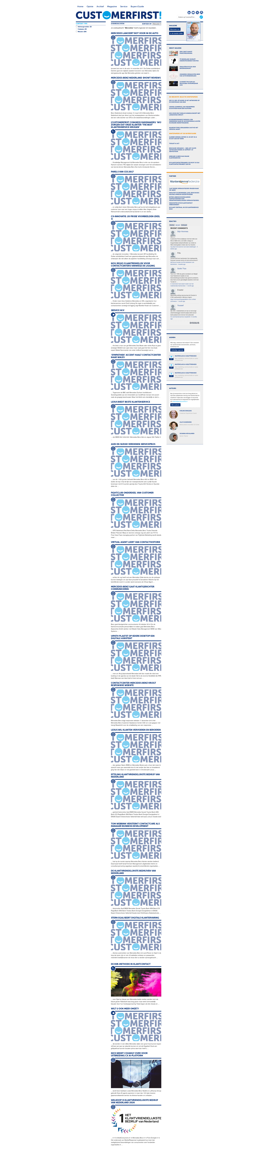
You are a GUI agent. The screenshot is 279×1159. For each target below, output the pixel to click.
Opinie (90, 6)
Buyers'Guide (137, 6)
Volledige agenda (177, 350)
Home (80, 6)
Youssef (180, 305)
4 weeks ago (181, 264)
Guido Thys (181, 268)
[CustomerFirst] (118, 15)
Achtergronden (83, 27)
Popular (184, 225)
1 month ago (190, 286)
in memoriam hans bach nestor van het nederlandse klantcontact (181, 285)
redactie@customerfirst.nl (179, 401)
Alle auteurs (175, 405)
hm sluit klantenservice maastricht (180, 317)
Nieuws (80, 31)
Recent (178, 225)
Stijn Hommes (182, 231)
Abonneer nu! (174, 29)
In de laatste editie (176, 33)
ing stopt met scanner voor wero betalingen (183, 247)
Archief (100, 6)
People (172, 225)
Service (123, 6)
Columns (81, 29)
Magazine (112, 6)
